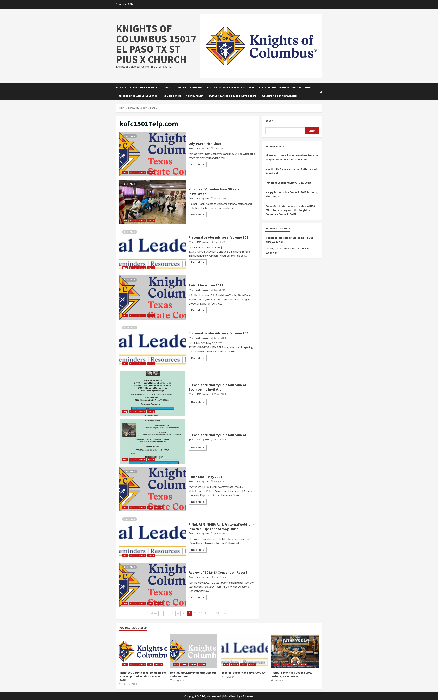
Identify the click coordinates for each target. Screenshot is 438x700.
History (151, 172)
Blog (125, 172)
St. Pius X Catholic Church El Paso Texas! (233, 95)
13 (217, 613)
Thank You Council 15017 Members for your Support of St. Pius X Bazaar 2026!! (143, 651)
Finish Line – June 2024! (152, 297)
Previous (152, 613)
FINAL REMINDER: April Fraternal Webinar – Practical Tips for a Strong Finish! (152, 537)
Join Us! (167, 87)
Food (150, 507)
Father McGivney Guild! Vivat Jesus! (137, 87)
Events (142, 172)
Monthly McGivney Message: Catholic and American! (193, 651)
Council (133, 172)
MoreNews (230, 696)
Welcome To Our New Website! (279, 95)
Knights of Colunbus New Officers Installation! (152, 202)
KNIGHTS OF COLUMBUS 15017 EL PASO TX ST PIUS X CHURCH (156, 44)
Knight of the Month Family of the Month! (285, 87)
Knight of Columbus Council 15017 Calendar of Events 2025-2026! (216, 87)
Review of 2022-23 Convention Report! (152, 585)
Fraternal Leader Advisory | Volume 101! (152, 250)
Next (224, 613)
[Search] (321, 92)
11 (206, 613)
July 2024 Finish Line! (152, 154)
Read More (197, 164)
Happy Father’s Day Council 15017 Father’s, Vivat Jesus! (295, 651)
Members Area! (172, 95)
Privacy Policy (194, 95)
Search (270, 121)
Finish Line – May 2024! (152, 489)
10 (200, 613)
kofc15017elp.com (200, 148)
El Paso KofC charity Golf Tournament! (152, 441)
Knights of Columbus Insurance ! (138, 95)
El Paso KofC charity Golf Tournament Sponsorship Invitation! (152, 393)
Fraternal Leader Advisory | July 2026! (288, 182)
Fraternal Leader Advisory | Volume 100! (152, 345)
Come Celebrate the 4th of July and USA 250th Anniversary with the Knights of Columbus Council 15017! (290, 210)
